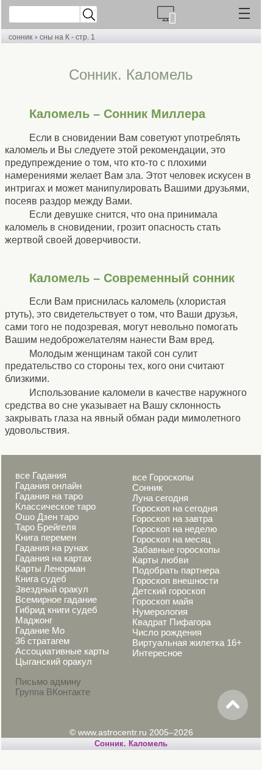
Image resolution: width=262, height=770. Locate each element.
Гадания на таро (49, 496)
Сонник (147, 487)
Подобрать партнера (175, 570)
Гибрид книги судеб (56, 610)
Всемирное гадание (56, 599)
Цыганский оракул (53, 661)
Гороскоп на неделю (174, 529)
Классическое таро (55, 506)
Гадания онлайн (48, 485)
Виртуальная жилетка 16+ (187, 642)
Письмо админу (48, 681)
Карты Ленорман (50, 568)
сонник (20, 37)
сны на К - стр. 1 (67, 37)
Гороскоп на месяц (171, 539)
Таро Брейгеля (45, 527)
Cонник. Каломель (131, 743)
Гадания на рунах (51, 548)
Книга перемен (45, 537)
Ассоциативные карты (62, 651)
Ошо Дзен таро (47, 517)
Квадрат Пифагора (171, 622)
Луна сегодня (160, 498)
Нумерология (160, 611)
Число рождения (167, 632)
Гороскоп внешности (175, 580)
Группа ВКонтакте (52, 692)
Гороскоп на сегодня (175, 508)
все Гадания (40, 475)
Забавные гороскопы (176, 549)
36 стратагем (42, 641)
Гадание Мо (40, 630)
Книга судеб (40, 579)
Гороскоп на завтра (172, 518)
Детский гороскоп (168, 591)
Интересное (157, 653)
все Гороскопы (163, 477)
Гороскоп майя (162, 601)
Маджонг (33, 620)
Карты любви (160, 560)
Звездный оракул (51, 589)
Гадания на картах (53, 558)
